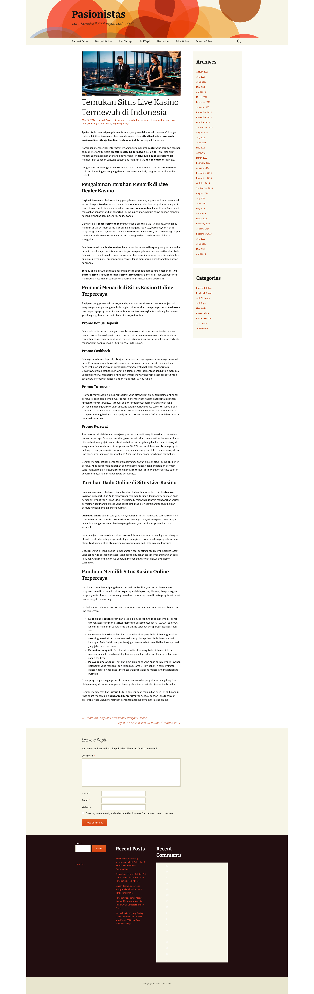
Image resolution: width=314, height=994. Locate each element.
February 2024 (203, 223)
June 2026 (201, 81)
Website (86, 807)
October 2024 (203, 183)
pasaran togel (159, 120)
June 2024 (201, 203)
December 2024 (204, 172)
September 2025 (204, 127)
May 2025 (200, 147)
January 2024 (202, 228)
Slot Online (201, 323)
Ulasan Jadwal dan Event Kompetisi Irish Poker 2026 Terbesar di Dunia (129, 889)
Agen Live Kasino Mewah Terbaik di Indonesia (149, 723)
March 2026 (201, 97)
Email (86, 800)
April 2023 (201, 254)
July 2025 (200, 137)
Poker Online (182, 41)
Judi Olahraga (125, 41)
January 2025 (202, 167)
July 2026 (200, 76)
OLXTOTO (166, 983)
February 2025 (203, 162)
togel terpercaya (121, 123)
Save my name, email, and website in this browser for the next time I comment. (130, 813)
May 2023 (200, 248)
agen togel (122, 120)
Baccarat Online (80, 41)
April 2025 (201, 152)
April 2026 (201, 91)
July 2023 (200, 238)
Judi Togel (145, 41)
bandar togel (135, 120)
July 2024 (200, 198)
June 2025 (201, 142)
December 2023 (204, 233)
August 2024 (202, 193)
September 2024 (204, 188)
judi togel (147, 120)
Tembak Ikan (202, 328)
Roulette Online (204, 41)
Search (78, 843)
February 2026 (203, 102)
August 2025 (202, 132)
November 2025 (204, 117)
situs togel (93, 123)
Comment (88, 755)
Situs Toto (80, 864)
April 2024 (201, 213)
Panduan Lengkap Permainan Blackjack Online (114, 718)
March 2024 (201, 218)
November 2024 (204, 178)
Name (86, 793)
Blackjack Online (103, 41)
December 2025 (204, 112)
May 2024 (200, 208)
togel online (105, 123)
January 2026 (202, 107)
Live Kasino (163, 41)
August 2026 (202, 71)
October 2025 (203, 122)
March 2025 (201, 157)
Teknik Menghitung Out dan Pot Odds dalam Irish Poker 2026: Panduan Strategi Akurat (131, 877)
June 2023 (201, 243)
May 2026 (200, 86)
